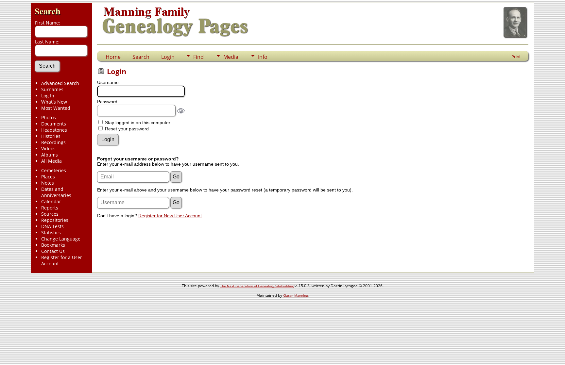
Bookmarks (53, 245)
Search (47, 11)
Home (113, 56)
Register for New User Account (170, 215)
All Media (51, 161)
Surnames (52, 89)
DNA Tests (52, 226)
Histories (50, 136)
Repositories (54, 220)
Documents (53, 124)
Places (48, 177)
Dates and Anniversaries (56, 192)
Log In (47, 95)
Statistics (51, 232)
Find (198, 56)
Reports (49, 208)
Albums (49, 155)
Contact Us (53, 251)
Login (168, 56)
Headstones (54, 130)
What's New (54, 102)
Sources (50, 214)
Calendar (51, 201)
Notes (47, 183)
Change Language (60, 239)
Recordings (53, 142)
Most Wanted (55, 108)
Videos (48, 148)
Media (230, 56)
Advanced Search (60, 83)
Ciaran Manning (295, 295)
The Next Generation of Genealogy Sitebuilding (257, 286)
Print (516, 56)
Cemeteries (53, 170)
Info (262, 56)
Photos (48, 117)
